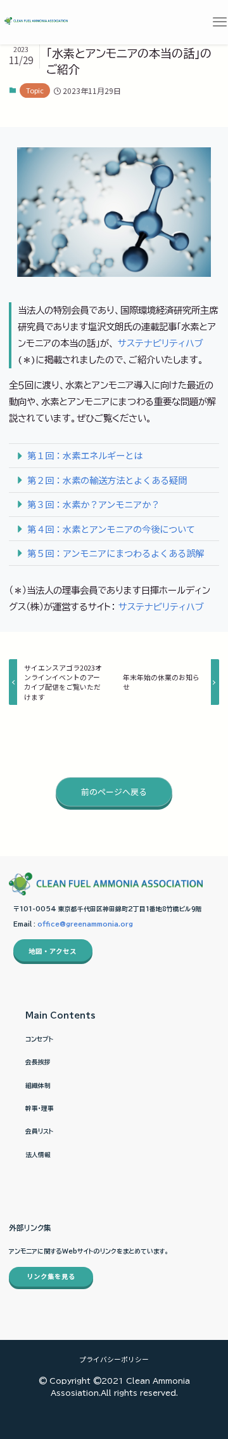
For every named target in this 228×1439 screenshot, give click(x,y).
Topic (35, 90)
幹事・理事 (39, 1108)
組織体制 (38, 1085)
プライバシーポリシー (114, 1359)
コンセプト (39, 1039)
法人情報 (38, 1154)
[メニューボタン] (219, 22)
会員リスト (39, 1131)
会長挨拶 (38, 1062)
